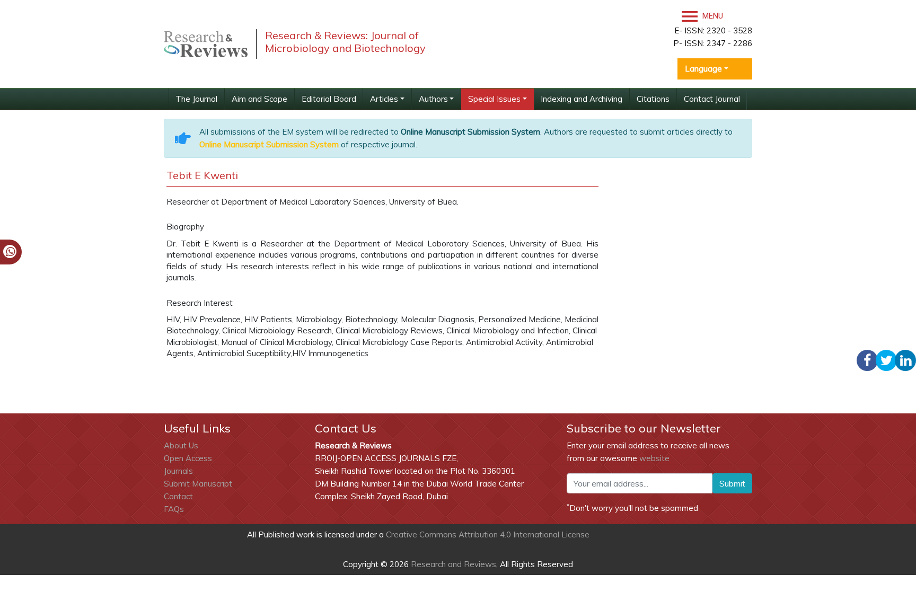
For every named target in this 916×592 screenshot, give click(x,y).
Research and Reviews (452, 564)
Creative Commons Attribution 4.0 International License (487, 534)
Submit (732, 483)
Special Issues (494, 99)
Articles (384, 99)
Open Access (188, 458)
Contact (178, 496)
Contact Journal (712, 99)
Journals (178, 471)
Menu (711, 16)
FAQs (174, 509)
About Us (181, 445)
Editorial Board (329, 99)
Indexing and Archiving (581, 99)
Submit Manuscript (198, 484)
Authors (433, 99)
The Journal (196, 99)
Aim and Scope (259, 99)
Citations (653, 99)
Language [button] (703, 69)
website (654, 458)
